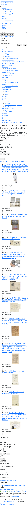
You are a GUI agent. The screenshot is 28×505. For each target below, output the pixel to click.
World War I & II (9, 75)
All (1, 161)
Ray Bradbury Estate (7, 120)
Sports (4, 100)
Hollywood (5, 67)
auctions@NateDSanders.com (8, 480)
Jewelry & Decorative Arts (11, 58)
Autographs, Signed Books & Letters (14, 62)
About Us (2, 485)
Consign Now (3, 4)
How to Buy (3, 489)
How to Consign (9, 20)
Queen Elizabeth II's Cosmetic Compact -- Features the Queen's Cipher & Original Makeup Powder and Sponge (13, 255)
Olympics (4, 113)
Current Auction (9, 9)
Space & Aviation (6, 89)
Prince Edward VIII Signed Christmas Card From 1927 (14, 238)
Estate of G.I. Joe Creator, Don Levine (12, 122)
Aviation (7, 91)
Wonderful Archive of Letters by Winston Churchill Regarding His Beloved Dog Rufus (15, 299)
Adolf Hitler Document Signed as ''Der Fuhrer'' (13, 393)
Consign (4, 18)
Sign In (2, 3)
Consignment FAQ (9, 22)
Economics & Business (8, 63)
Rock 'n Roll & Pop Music (11, 82)
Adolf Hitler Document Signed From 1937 (13, 372)
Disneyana (5, 115)
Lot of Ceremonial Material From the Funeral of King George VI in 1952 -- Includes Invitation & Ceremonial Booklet (14, 277)
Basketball (7, 103)
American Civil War (10, 74)
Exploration (8, 93)
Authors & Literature (7, 60)
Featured (4, 96)
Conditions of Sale (9, 13)
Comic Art (7, 53)
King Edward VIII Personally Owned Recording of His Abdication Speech (14, 216)
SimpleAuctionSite (9, 501)
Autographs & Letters (10, 68)
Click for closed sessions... (7, 36)
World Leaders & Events (8, 108)
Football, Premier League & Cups (13, 105)
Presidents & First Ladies (11, 86)
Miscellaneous (6, 77)
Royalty (7, 110)
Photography (8, 56)
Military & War (6, 72)
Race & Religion (6, 87)
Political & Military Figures (12, 112)
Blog (24, 485)
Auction (4, 8)
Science (4, 98)
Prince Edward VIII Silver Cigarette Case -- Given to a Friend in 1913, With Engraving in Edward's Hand (14, 192)
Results (4, 25)
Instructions (8, 11)
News (3, 27)
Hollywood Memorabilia (11, 70)
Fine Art (7, 55)
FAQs (14, 489)
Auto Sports (8, 106)
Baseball (7, 101)
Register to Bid (9, 3)
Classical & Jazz (9, 81)
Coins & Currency (7, 65)
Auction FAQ (8, 15)
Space (6, 94)
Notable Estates (6, 23)
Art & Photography (7, 51)
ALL (3, 49)
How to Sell (10, 489)
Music (4, 79)
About (4, 28)
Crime (4, 119)
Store (3, 16)
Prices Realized (18, 485)
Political (4, 84)
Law (3, 117)
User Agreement (14, 496)
